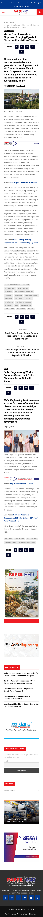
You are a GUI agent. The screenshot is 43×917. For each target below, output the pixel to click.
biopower (26, 285)
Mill (16, 305)
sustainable (21, 309)
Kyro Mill (29, 298)
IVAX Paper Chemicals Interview (23, 183)
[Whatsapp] (37, 897)
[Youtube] (24, 897)
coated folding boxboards (24, 292)
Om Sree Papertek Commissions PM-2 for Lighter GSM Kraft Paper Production (21, 518)
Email (6, 761)
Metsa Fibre (8, 305)
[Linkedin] (18, 897)
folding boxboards (31, 295)
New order (8, 539)
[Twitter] (11, 897)
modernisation (26, 305)
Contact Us (14, 914)
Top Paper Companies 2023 (21, 484)
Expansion (18, 295)
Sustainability (9, 309)
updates (11, 31)
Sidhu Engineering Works (27, 542)
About (7, 914)
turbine (30, 309)
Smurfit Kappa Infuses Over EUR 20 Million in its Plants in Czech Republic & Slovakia (21, 352)
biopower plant (10, 288)
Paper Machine (19, 539)
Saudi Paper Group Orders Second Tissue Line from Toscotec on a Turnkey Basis (21, 336)
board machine (23, 288)
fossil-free (8, 298)
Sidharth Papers (10, 542)
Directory (4, 3)
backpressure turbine (12, 285)
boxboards (8, 292)
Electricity (8, 295)
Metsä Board (9, 302)
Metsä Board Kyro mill (23, 302)
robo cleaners (32, 539)
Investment (19, 298)
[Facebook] (5, 897)
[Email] (31, 897)
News (5, 31)
